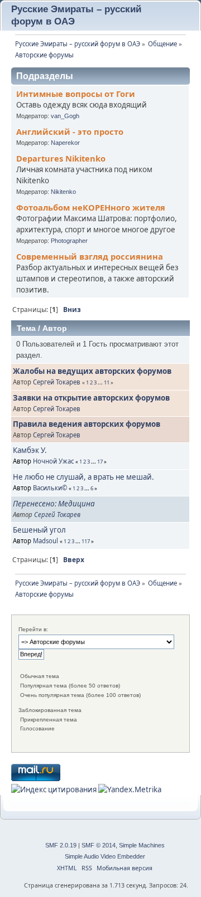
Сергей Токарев (56, 382)
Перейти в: (33, 629)
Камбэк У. (30, 450)
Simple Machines (142, 845)
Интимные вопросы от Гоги (75, 93)
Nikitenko (63, 191)
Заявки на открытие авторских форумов (91, 398)
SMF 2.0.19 (60, 845)
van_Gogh (65, 116)
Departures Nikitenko (61, 158)
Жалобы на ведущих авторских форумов (92, 371)
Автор (54, 328)
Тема (26, 328)
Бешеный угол (39, 530)
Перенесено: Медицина (54, 504)
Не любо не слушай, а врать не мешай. (83, 477)
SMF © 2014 (99, 845)
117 (86, 541)
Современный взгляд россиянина (89, 256)
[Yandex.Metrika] (129, 789)
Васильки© (50, 488)
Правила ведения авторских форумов (86, 424)
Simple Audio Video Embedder (105, 856)
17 (100, 461)
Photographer (69, 240)
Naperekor (65, 142)
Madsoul (45, 541)
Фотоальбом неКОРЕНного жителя (90, 207)
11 (106, 382)
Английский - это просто (69, 131)
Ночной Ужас (53, 461)
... (101, 382)
